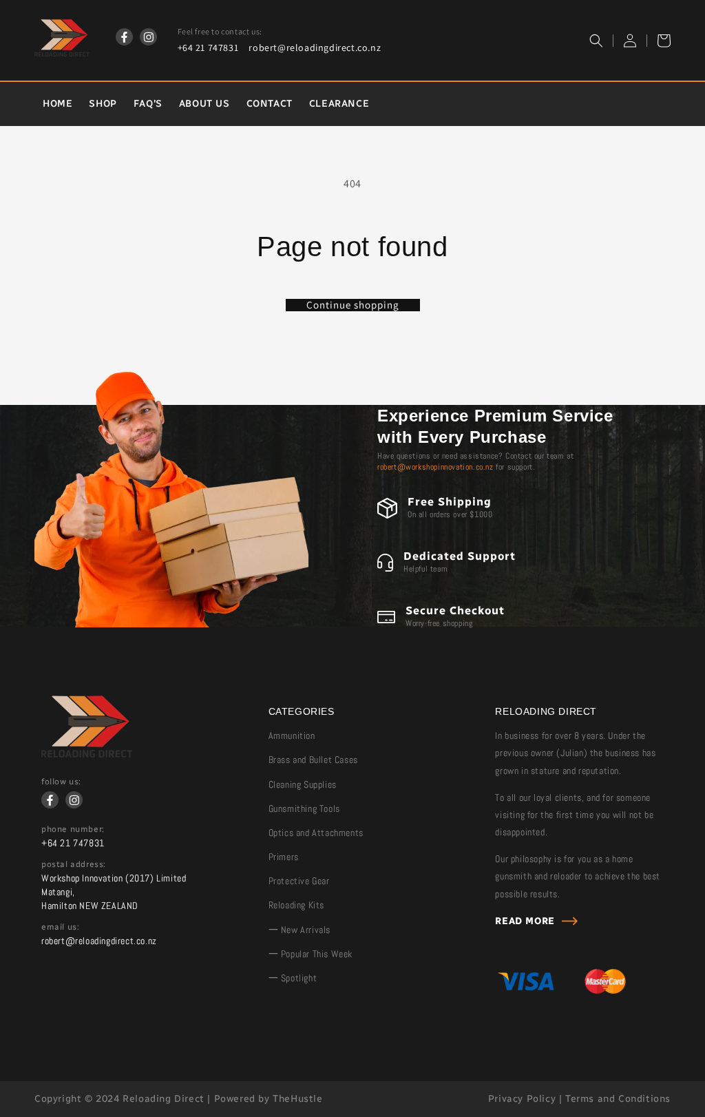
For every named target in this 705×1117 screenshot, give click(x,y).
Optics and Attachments (316, 832)
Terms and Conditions (618, 1099)
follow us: (61, 781)
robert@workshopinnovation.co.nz (435, 466)
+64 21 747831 (208, 47)
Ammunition (292, 735)
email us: (60, 927)
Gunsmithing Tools (304, 808)
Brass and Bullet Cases (313, 759)
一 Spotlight (293, 978)
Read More (524, 921)
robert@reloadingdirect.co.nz (315, 47)
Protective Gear (299, 881)
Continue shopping (352, 305)
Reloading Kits (296, 905)
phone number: (73, 829)
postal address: (73, 864)
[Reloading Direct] (86, 753)
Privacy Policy (522, 1099)
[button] (596, 40)
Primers (284, 856)
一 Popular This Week (310, 954)
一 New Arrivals (299, 929)
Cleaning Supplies (303, 784)
